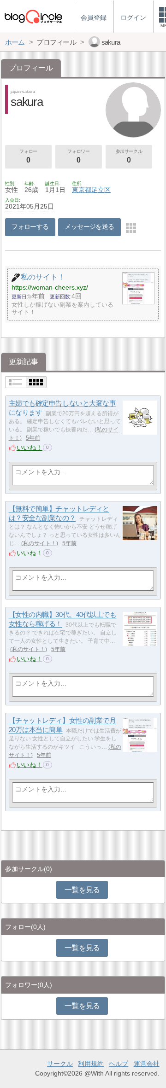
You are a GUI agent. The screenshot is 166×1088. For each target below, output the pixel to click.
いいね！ (29, 447)
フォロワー (78, 156)
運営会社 (147, 1063)
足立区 (101, 189)
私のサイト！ (39, 543)
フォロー (28, 156)
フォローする (30, 226)
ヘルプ (118, 1063)
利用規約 (91, 1063)
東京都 (81, 189)
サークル (60, 1063)
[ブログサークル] (33, 16)
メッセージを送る (89, 226)
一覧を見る (82, 890)
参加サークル (129, 156)
